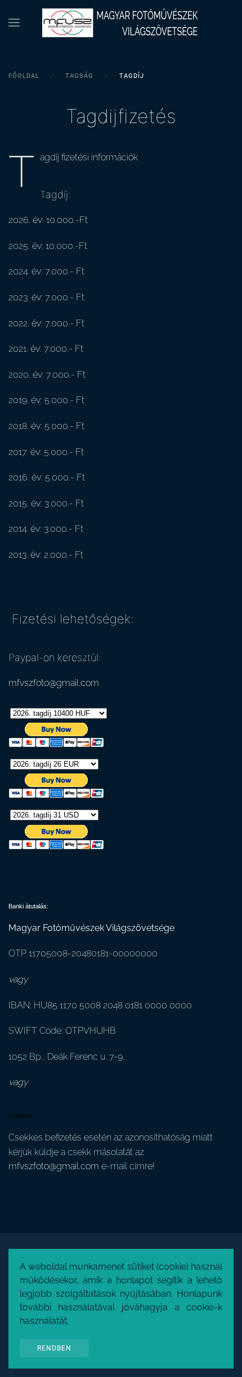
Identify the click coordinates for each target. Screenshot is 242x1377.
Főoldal (23, 76)
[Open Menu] (14, 22)
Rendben (54, 1348)
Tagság (79, 76)
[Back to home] (121, 22)
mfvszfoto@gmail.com (53, 682)
